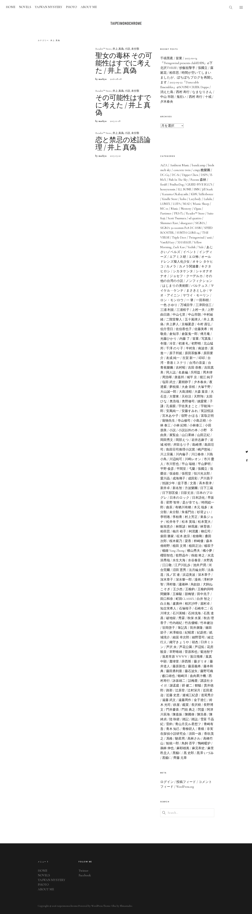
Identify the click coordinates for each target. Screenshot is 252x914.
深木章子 (204, 575)
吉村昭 (180, 367)
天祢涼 (186, 396)
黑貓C (177, 753)
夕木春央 (200, 382)
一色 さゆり (168, 305)
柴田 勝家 (167, 536)
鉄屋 (176, 705)
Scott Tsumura (177, 218)
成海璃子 (179, 478)
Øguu (197, 209)
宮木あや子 (170, 416)
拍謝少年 (168, 483)
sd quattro (195, 218)
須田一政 (195, 734)
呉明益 (195, 372)
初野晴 (196, 343)
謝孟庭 (174, 685)
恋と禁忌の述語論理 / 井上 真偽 (122, 144)
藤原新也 (179, 666)
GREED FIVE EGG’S (199, 184)
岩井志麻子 (199, 440)
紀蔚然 (202, 632)
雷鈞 (169, 724)
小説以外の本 (188, 430)
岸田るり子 (181, 445)
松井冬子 (172, 522)
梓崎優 (198, 541)
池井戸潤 (199, 565)
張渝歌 (174, 473)
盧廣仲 (177, 604)
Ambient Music (179, 165)
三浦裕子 (182, 310)
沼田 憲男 (179, 570)
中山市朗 (194, 314)
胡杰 (195, 642)
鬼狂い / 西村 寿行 (189, 97)
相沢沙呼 (191, 604)
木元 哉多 (200, 507)
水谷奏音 (194, 560)
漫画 (197, 579)
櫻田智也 (166, 555)
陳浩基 (202, 714)
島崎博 (197, 445)
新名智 (177, 488)
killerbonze (206, 194)
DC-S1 (176, 175)
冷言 (172, 343)
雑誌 (194, 719)
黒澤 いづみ (205, 753)
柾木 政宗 (183, 536)
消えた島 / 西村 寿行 (175, 92)
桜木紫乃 (175, 541)
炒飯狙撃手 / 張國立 (193, 68)
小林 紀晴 (180, 425)
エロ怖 (194, 257)
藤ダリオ (200, 661)
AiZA (163, 165)
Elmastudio (126, 905)
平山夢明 (204, 464)
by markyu (100, 79)
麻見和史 (198, 748)
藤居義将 (194, 666)
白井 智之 (203, 599)
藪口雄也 (168, 676)
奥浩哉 (174, 401)
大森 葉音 (201, 392)
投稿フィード (186, 782)
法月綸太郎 (197, 570)
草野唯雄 (175, 652)
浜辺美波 (188, 575)
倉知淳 (174, 334)
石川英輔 (179, 613)
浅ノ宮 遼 (173, 575)
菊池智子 (206, 652)
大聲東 (174, 396)
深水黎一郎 (184, 579)
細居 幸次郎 (181, 637)
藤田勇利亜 (174, 671)
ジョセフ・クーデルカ (186, 276)
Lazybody (195, 199)
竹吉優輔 (191, 623)
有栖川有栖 (183, 507)
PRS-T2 (178, 213)
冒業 (195, 339)
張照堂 (186, 473)
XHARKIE (184, 242)
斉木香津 (205, 483)
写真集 (206, 339)
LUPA (177, 204)
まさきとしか (196, 290)
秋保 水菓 (194, 618)
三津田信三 (204, 305)
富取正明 (207, 416)
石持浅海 (194, 613)
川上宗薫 (166, 454)
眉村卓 (205, 604)
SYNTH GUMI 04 (188, 233)
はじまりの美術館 (175, 286)
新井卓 (165, 488)
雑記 (185, 719)
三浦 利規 (167, 310)
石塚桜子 (185, 608)
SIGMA (200, 223)
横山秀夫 (193, 551)
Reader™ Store (103, 48)
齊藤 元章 (180, 758)
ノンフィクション (199, 281)
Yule (201, 247)
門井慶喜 (172, 710)
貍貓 (198, 685)
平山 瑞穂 (188, 464)
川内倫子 (182, 454)
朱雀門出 (188, 512)
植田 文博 (179, 546)
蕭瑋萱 (174, 661)
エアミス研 (177, 257)
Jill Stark (207, 189)
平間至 (181, 469)
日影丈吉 (187, 493)
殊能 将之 (198, 555)
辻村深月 (193, 690)
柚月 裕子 (179, 531)
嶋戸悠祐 (204, 449)
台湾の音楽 (197, 363)
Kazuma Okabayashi (175, 194)
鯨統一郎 (172, 743)
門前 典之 (188, 710)
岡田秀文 (166, 440)
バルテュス (199, 286)
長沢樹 (196, 705)
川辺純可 (175, 459)
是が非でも (190, 502)
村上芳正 (191, 517)
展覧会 (174, 435)
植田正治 (195, 546)
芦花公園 (185, 647)
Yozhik (191, 247)
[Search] (231, 7)
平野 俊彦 (167, 469)
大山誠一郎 (168, 392)
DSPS (204, 175)
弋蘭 (192, 469)
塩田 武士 (169, 382)
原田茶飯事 (193, 353)
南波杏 (203, 348)
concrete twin (182, 170)
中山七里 (179, 314)
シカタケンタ (183, 271)
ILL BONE (184, 189)
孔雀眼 (171, 406)
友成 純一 (173, 358)
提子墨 (182, 483)
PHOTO (71, 7)
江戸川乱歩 (182, 565)
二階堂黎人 (174, 319)
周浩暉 (167, 377)
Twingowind (196, 237)
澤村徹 (171, 584)
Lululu (208, 199)
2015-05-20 (115, 155)
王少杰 (178, 589)
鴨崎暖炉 (204, 743)
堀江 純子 (206, 377)
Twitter (247, 451)
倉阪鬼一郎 (190, 334)
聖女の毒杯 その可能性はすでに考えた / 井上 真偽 (123, 63)
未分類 (135, 48)
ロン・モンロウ (172, 300)
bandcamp (198, 165)
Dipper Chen (190, 175)
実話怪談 (207, 411)
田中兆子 (203, 594)
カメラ (171, 266)
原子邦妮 (175, 353)
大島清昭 (185, 392)
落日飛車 (196, 657)
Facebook (247, 460)
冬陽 (163, 343)
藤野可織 (206, 671)
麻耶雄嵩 (182, 748)
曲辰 (169, 507)
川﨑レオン (193, 459)
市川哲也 (172, 464)
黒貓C (166, 758)
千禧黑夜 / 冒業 (171, 58)
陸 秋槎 (174, 719)
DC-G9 (164, 175)
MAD (186, 204)
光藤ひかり (168, 339)
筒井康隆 (196, 628)
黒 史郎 (189, 753)
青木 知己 (173, 729)
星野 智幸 (173, 502)
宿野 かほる (189, 416)
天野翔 (198, 396)
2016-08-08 (116, 79)
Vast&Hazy (167, 242)
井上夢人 (172, 324)
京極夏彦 (188, 324)
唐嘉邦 (179, 377)
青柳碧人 (188, 729)
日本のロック (179, 498)
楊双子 (209, 546)
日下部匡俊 (170, 493)
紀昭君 (189, 632)
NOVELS (25, 7)
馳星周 (180, 738)
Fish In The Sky (178, 180)
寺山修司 (184, 420)
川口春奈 (197, 454)
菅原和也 (191, 652)
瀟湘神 (183, 584)
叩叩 (201, 358)
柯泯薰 (193, 531)
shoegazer (187, 223)
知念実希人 (168, 608)
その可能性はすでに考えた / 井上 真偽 (123, 105)
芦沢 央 (171, 647)
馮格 (169, 738)
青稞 (201, 729)
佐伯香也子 (184, 329)
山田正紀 (203, 435)
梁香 (188, 541)
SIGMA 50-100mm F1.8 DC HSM (181, 228)
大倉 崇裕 (188, 387)
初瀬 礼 (183, 343)
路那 (169, 690)
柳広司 (206, 531)
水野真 (208, 560)
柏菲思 (165, 531)
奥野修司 (188, 401)
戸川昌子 (206, 478)
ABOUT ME (89, 7)
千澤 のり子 (174, 348)
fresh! (163, 184)
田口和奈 (166, 599)
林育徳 (205, 526)
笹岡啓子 (168, 628)
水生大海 (179, 560)
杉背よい (203, 512)
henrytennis (167, 189)
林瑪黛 (193, 526)
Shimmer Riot (169, 223)
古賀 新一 (189, 358)
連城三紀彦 (190, 695)
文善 (193, 483)
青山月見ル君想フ (188, 724)
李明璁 (165, 517)
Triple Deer (179, 237)
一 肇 (189, 300)
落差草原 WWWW (174, 657)
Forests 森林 (198, 180)
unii (209, 237)
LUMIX (165, 204)
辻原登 (180, 690)
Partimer (165, 213)
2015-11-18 (115, 121)
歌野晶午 (182, 555)
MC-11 (164, 209)
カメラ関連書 (189, 266)
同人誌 (171, 372)
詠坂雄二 (179, 681)
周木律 (207, 372)
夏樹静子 (184, 382)
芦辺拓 (199, 647)
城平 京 (192, 377)
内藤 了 (184, 339)
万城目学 (186, 305)
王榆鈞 (190, 589)
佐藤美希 (200, 329)
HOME (10, 7)
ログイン (167, 782)
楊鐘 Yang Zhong (173, 551)
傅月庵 (205, 334)
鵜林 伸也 (167, 748)
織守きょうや (179, 642)
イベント (189, 252)
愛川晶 (165, 478)
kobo (183, 199)
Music (174, 209)
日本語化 (198, 498)
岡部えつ (182, 440)
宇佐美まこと (188, 406)
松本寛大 (204, 522)
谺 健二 (187, 685)
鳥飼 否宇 (188, 743)
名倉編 (183, 372)
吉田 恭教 (195, 367)
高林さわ (194, 738)
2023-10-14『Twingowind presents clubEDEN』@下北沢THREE (186, 63)
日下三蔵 (206, 488)
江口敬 (167, 565)
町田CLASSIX (185, 599)
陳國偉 (189, 714)
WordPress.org (185, 787)
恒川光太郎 (202, 473)
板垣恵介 (166, 526)
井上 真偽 (118, 48)
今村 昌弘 (204, 324)
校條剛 (197, 536)
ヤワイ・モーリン (196, 295)
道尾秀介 (207, 695)
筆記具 (182, 628)
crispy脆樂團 (201, 170)
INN (196, 189)
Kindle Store (170, 199)
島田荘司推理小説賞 (180, 449)
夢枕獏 (174, 387)
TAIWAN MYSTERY (48, 7)
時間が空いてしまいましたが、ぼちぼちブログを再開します (187, 77)
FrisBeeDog (177, 184)
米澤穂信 (175, 632)
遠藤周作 (184, 700)
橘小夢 (207, 551)
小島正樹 (199, 420)
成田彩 (193, 478)
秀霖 (181, 618)
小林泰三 (195, 425)
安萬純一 (172, 411)
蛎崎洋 (182, 676)
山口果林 (188, 435)
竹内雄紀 (175, 623)
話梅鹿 (193, 681)
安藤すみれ (190, 411)
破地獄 (171, 618)
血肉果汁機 (198, 676)
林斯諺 (180, 526)
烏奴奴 (195, 584)
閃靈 (201, 710)
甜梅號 (189, 594)
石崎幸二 (200, 608)
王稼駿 (177, 594)
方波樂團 (191, 488)
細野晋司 (198, 637)
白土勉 (165, 604)
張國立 (202, 469)
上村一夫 (198, 310)
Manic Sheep (201, 204)
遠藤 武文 (169, 700)
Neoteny (186, 209)
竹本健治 (206, 623)
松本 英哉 (188, 522)
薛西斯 (186, 661)
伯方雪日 (166, 329)
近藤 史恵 (173, 695)
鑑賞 (185, 705)
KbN (194, 194)
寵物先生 (168, 420)
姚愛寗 (202, 401)
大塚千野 (204, 387)
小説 (127, 48)
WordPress (97, 905)
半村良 (190, 348)
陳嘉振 (177, 714)
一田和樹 (202, 300)
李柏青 (177, 517)
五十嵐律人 (193, 319)
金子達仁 (200, 700)
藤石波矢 (191, 671)
